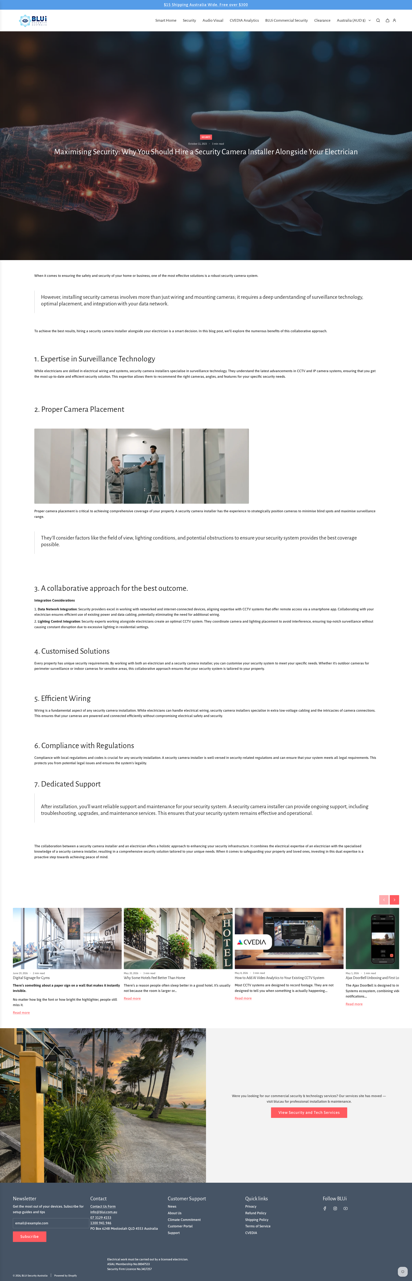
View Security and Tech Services (309, 1112)
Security (206, 137)
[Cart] (387, 20)
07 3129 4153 (100, 1217)
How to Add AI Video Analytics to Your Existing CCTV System (279, 978)
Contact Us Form (103, 1206)
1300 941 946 (100, 1223)
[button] (384, 900)
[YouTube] (345, 1208)
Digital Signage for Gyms (31, 978)
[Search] (378, 20)
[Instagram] (335, 1208)
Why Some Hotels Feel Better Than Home (154, 978)
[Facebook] (325, 1208)
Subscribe (29, 1236)
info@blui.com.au (103, 1212)
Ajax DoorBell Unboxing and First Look (374, 978)
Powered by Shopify (65, 1275)
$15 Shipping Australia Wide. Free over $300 (206, 4)
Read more (21, 1012)
